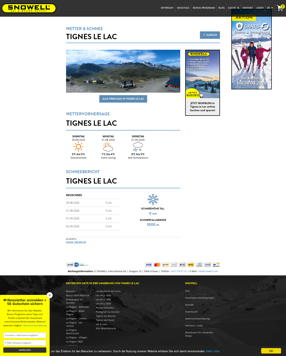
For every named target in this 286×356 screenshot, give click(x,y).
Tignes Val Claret (105, 320)
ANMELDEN (25, 350)
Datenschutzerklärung (197, 318)
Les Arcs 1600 (103, 295)
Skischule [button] (183, 7)
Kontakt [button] (248, 7)
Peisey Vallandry (105, 307)
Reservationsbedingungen (199, 297)
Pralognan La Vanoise (107, 311)
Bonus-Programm (204, 7)
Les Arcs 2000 (103, 303)
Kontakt (189, 304)
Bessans (70, 291)
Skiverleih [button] (167, 7)
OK (271, 351)
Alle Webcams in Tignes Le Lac (123, 99)
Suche (232, 7)
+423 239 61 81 (178, 271)
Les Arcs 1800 (103, 299)
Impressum (191, 311)
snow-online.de (76, 242)
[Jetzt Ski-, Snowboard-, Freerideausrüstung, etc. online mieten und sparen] (251, 49)
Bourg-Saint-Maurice (77, 295)
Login (259, 7)
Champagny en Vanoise (74, 301)
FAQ (187, 290)
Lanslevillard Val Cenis (108, 291)
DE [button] (268, 7)
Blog (221, 7)
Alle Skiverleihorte (106, 328)
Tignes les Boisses (106, 316)
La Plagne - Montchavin (72, 331)
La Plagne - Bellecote (77, 306)
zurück (211, 35)
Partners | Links (194, 325)
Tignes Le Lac (91, 36)
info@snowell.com (208, 271)
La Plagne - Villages (76, 337)
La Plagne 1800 (74, 341)
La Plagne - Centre (76, 318)
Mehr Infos (213, 351)
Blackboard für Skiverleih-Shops (199, 334)
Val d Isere (101, 324)
